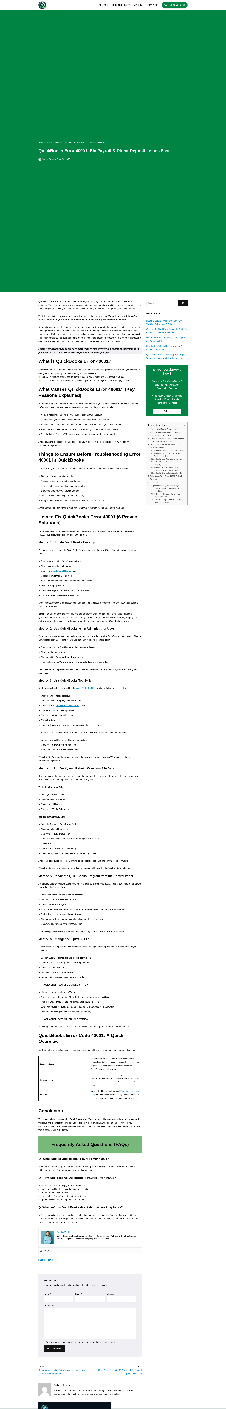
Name (47, 1294)
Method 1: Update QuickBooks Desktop (169, 451)
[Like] (41, 1260)
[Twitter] (48, 1250)
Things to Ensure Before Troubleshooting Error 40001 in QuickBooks (167, 439)
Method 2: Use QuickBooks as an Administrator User (167, 455)
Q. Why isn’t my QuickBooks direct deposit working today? (167, 501)
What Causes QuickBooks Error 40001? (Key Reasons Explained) (166, 433)
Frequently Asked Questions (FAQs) (164, 485)
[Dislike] (50, 1260)
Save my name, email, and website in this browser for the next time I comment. (82, 1342)
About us (102, 5)
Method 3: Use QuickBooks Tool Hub (168, 459)
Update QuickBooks (61, 571)
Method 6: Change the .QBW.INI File (168, 473)
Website (110, 1294)
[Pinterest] (41, 1250)
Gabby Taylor (48, 159)
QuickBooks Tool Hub (86, 688)
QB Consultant (121, 5)
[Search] (183, 303)
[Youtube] (45, 1250)
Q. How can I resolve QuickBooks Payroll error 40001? (167, 495)
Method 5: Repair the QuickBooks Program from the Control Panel (167, 469)
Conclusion (154, 482)
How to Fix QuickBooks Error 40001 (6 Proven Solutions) (166, 446)
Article (138, 5)
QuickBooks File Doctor (67, 705)
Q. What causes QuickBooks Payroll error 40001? (168, 489)
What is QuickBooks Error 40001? (164, 429)
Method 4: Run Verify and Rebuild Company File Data (166, 463)
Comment (49, 1306)
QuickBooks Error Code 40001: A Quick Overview (166, 477)
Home (40, 142)
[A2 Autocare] (42, 5)
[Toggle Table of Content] (182, 425)
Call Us (167, 411)
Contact (152, 5)
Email (78, 1294)
